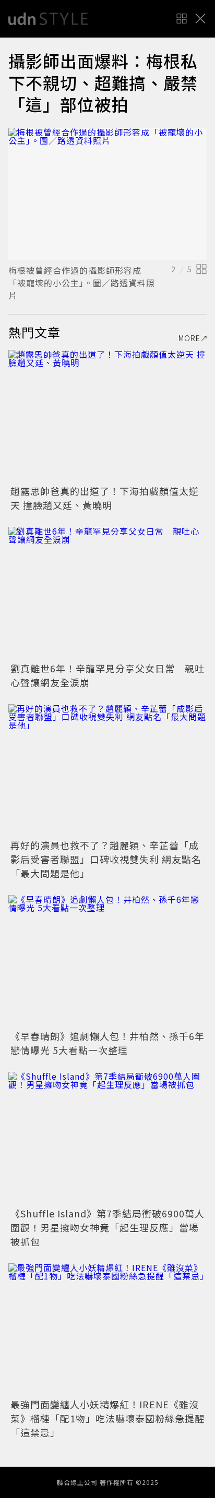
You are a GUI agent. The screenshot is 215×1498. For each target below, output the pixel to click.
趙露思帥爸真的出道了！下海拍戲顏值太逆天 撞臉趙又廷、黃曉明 (104, 498)
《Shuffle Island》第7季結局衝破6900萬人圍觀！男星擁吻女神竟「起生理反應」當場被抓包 (107, 1227)
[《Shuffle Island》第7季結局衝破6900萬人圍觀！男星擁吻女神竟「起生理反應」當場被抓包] (107, 1138)
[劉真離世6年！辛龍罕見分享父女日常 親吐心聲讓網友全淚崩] (107, 593)
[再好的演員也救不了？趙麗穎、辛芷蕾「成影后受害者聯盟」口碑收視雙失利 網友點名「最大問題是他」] (107, 770)
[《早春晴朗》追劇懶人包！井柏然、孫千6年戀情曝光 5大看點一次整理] (107, 961)
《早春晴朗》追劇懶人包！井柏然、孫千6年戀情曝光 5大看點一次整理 (107, 1043)
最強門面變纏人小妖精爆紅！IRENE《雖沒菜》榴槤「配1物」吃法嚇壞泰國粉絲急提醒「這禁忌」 (107, 1418)
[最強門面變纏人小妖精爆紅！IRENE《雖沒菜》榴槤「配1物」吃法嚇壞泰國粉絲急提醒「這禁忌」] (107, 1329)
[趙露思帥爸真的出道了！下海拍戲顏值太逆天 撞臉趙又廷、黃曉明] (107, 416)
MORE (189, 338)
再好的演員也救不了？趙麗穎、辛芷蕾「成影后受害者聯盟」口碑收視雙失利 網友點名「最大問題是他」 (105, 859)
